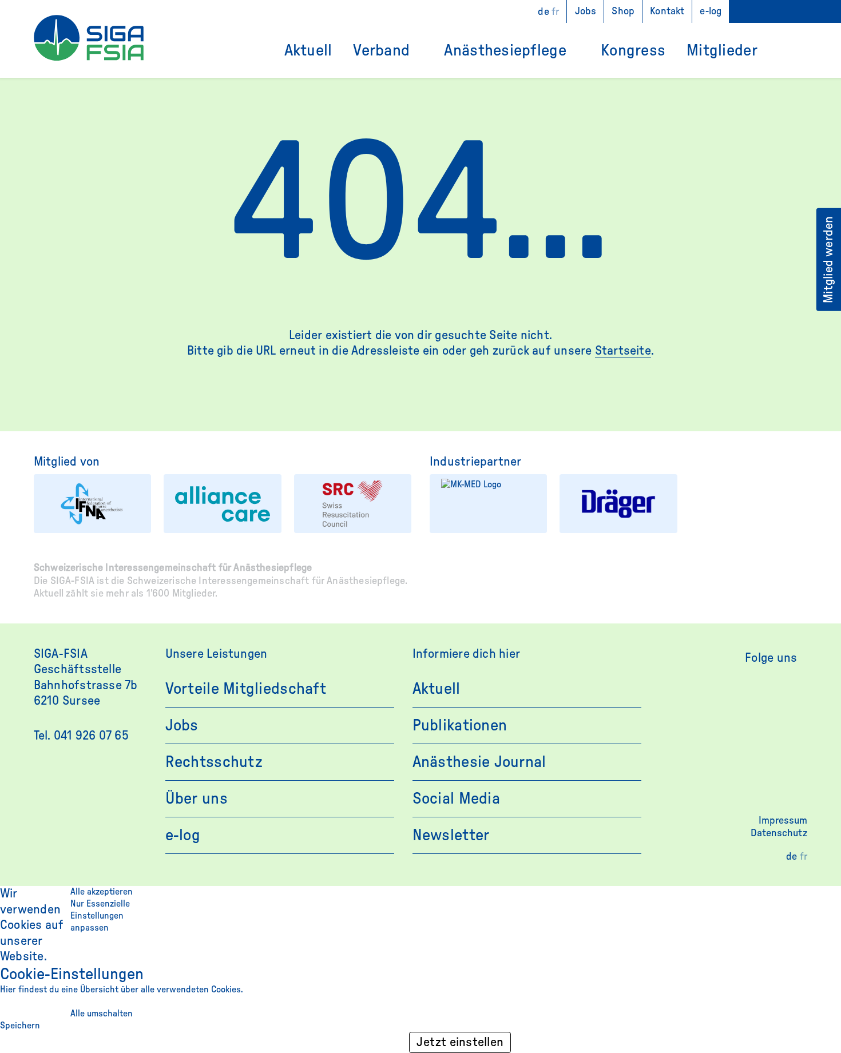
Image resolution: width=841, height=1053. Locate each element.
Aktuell (308, 50)
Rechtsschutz (214, 762)
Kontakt (667, 11)
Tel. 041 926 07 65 (81, 735)
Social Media (456, 798)
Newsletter (451, 835)
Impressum (783, 821)
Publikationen (459, 725)
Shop (623, 11)
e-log (710, 11)
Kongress (633, 50)
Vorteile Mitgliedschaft (245, 689)
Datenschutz (779, 833)
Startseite (623, 350)
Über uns (196, 798)
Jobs (586, 11)
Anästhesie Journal (479, 762)
